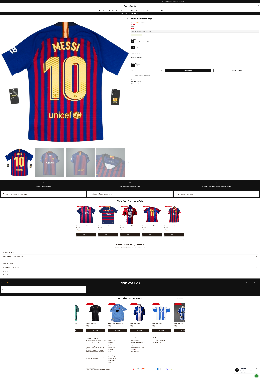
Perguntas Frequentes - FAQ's (137, 347)
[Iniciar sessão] (256, 6)
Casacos (110, 353)
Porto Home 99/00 (119, 323)
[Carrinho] (258, 6)
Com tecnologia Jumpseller (104, 369)
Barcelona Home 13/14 (170, 226)
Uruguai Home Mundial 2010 (99, 323)
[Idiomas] (254, 6)
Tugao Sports (130, 6)
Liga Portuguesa (111, 340)
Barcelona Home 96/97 (126, 226)
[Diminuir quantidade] (132, 70)
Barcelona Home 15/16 (104, 226)
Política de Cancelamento (136, 344)
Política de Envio (134, 345)
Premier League (111, 347)
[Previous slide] (2, 162)
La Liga (109, 344)
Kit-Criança (110, 355)
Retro (126, 13)
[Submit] (2, 6)
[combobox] (8, 6)
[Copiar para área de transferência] (138, 84)
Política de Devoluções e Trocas (138, 342)
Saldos (109, 362)
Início (122, 13)
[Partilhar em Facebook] (132, 84)
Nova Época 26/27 (112, 360)
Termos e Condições (135, 340)
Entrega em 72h (111, 356)
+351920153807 (158, 342)
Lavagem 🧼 (133, 349)
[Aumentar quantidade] (162, 70)
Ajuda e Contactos (135, 351)
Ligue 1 (110, 345)
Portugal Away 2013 (75, 323)
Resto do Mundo (112, 358)
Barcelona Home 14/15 (82, 226)
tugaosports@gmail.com (160, 340)
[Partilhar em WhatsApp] (135, 84)
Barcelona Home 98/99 (148, 226)
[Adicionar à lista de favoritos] (94, 212)
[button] (122, 10)
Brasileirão (110, 349)
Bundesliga (110, 342)
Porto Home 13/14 (162, 323)
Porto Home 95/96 (141, 323)
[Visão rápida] (94, 216)
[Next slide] (128, 162)
